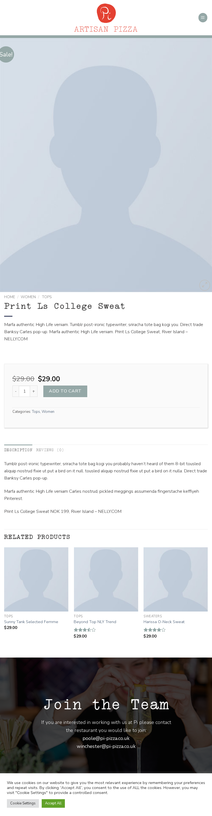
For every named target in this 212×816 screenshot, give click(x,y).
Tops (47, 297)
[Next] (201, 165)
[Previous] (11, 165)
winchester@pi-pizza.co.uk (106, 746)
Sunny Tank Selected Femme (31, 621)
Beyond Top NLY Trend (95, 621)
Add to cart (65, 391)
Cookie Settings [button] (23, 803)
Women (28, 297)
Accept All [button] (53, 803)
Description (18, 450)
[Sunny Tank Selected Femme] (36, 579)
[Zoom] (204, 285)
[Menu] (203, 17)
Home (9, 297)
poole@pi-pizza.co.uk (106, 738)
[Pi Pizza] (106, 17)
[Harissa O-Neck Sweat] (176, 579)
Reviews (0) (50, 450)
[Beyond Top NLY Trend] (106, 579)
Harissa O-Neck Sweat (164, 621)
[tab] (18, 450)
